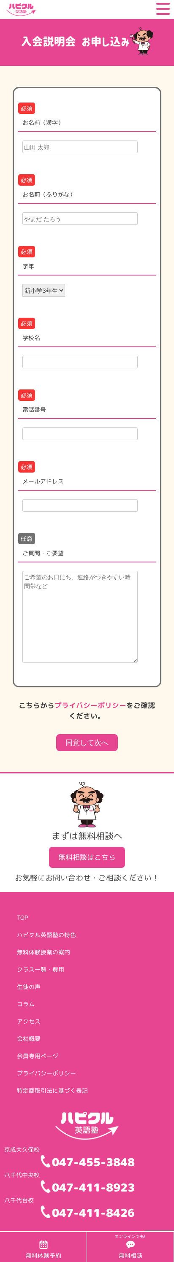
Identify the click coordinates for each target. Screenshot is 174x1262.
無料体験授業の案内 (43, 952)
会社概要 (29, 1039)
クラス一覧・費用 (40, 969)
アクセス (29, 1021)
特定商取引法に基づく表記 (52, 1090)
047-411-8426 (93, 1212)
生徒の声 (29, 987)
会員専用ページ (37, 1056)
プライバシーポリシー (90, 705)
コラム (26, 1004)
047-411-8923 (93, 1187)
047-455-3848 (93, 1162)
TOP (22, 917)
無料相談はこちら (87, 857)
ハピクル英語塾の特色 (46, 935)
